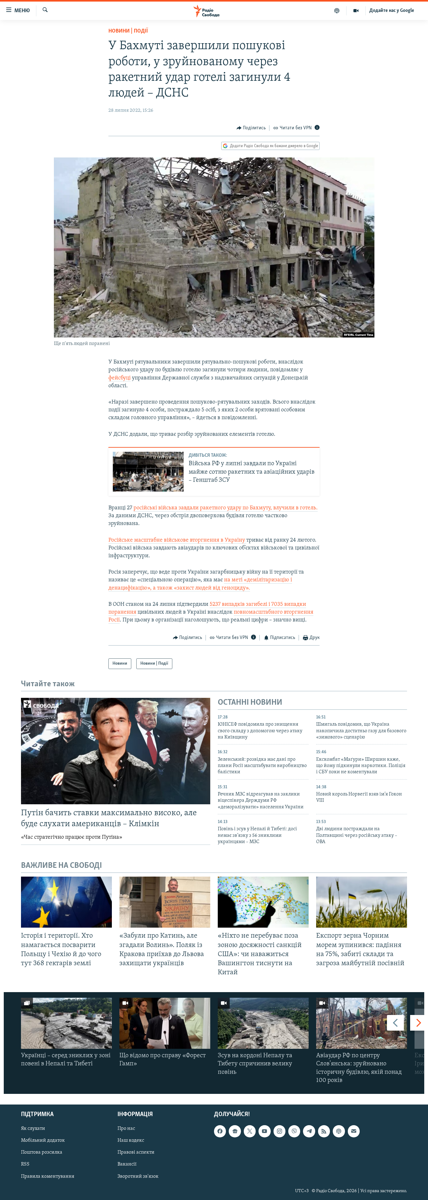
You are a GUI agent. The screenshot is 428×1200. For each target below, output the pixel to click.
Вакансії (127, 1164)
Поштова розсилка (41, 1152)
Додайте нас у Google (391, 10)
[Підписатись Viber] (294, 1131)
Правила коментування (47, 1176)
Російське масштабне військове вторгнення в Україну (177, 540)
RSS (25, 1164)
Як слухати (33, 1128)
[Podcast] (339, 1131)
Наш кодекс (130, 1140)
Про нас (126, 1128)
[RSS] (324, 1131)
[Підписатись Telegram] (309, 1131)
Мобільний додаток (43, 1140)
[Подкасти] (337, 10)
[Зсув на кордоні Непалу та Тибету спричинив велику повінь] (263, 1023)
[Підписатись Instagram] (279, 1131)
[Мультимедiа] (356, 10)
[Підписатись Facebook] (220, 1131)
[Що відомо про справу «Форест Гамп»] (164, 1023)
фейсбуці (119, 378)
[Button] (251, 128)
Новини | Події (128, 31)
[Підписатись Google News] (235, 1131)
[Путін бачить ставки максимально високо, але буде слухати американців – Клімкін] (115, 751)
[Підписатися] (354, 1131)
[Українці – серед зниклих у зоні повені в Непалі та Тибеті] (66, 1023)
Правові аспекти (135, 1152)
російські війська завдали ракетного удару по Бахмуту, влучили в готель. (225, 508)
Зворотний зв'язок (138, 1176)
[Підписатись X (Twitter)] (250, 1131)
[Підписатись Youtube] (264, 1131)
